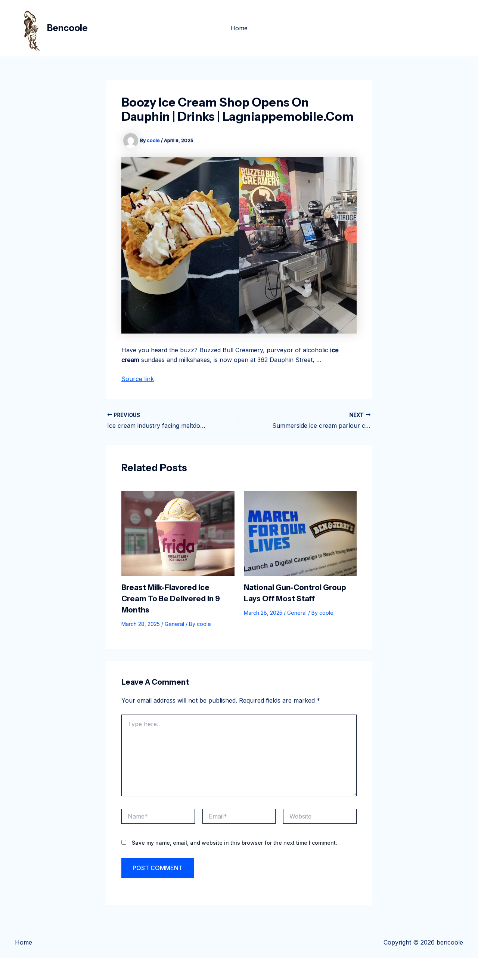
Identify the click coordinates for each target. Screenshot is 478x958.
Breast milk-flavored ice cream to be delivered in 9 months (170, 598)
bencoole (67, 27)
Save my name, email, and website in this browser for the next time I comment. (234, 842)
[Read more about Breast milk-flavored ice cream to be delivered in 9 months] (178, 533)
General (174, 624)
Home (239, 28)
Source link (137, 379)
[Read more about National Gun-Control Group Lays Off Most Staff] (300, 533)
